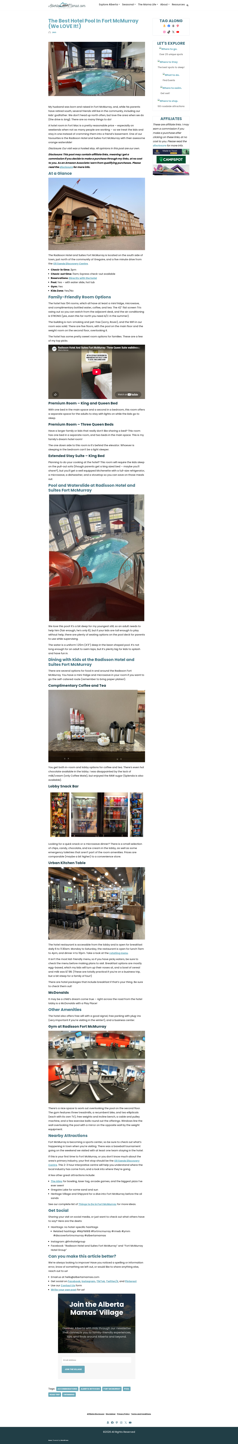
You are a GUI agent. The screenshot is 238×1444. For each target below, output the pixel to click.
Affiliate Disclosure (95, 1414)
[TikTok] (168, 31)
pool (126, 1389)
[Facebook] (168, 25)
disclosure (66, 167)
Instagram (88, 1281)
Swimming (68, 1394)
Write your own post (63, 1289)
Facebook (74, 1281)
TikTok (100, 1281)
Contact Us (68, 1285)
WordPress (64, 1440)
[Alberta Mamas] (67, 5)
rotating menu (118, 953)
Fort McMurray (112, 1389)
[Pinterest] (177, 25)
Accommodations (67, 1389)
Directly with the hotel (83, 278)
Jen (54, 32)
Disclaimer (111, 1414)
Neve (50, 1440)
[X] (173, 31)
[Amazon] (164, 25)
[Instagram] (164, 31)
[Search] (187, 5)
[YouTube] (177, 31)
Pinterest (131, 1281)
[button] (119, 4)
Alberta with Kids (90, 1389)
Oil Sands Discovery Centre (70, 263)
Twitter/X (112, 1281)
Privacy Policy (123, 1414)
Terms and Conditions (141, 1414)
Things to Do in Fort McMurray (97, 1204)
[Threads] (173, 25)
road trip (55, 1394)
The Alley (56, 1181)
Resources (178, 4)
